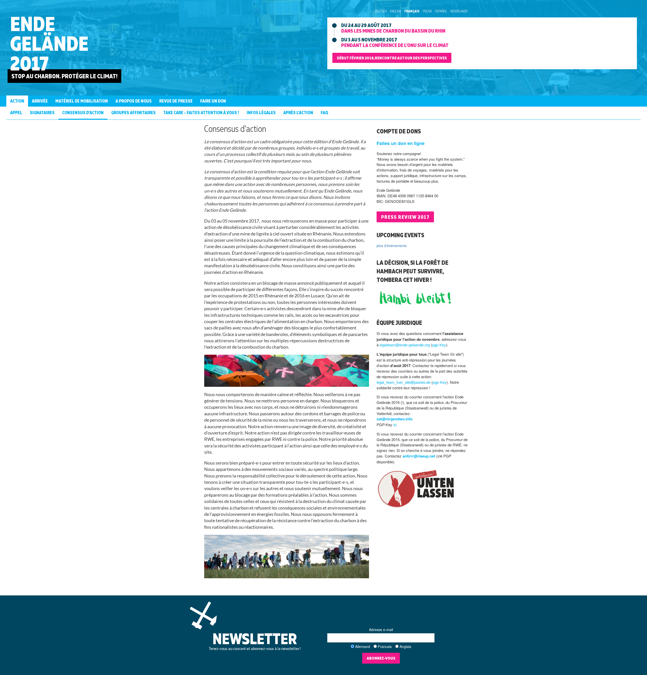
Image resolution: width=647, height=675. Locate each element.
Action (17, 101)
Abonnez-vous (381, 658)
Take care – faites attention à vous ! (201, 112)
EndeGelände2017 (49, 43)
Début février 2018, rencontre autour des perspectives (392, 57)
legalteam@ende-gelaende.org (405, 344)
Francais (385, 646)
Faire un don (213, 101)
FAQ (324, 112)
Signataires (42, 112)
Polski (427, 11)
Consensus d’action (83, 112)
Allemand (362, 646)
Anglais (405, 646)
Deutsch (381, 11)
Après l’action (298, 112)
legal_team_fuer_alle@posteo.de (403, 382)
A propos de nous (133, 101)
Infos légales (261, 112)
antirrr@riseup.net (419, 456)
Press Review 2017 (405, 217)
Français (412, 11)
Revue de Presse (176, 101)
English (395, 11)
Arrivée (40, 101)
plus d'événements (392, 245)
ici (395, 424)
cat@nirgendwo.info (394, 419)
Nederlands (459, 11)
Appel (16, 112)
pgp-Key (439, 344)
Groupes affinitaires (133, 112)
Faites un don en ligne (401, 143)
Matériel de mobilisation (81, 101)
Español (441, 11)
